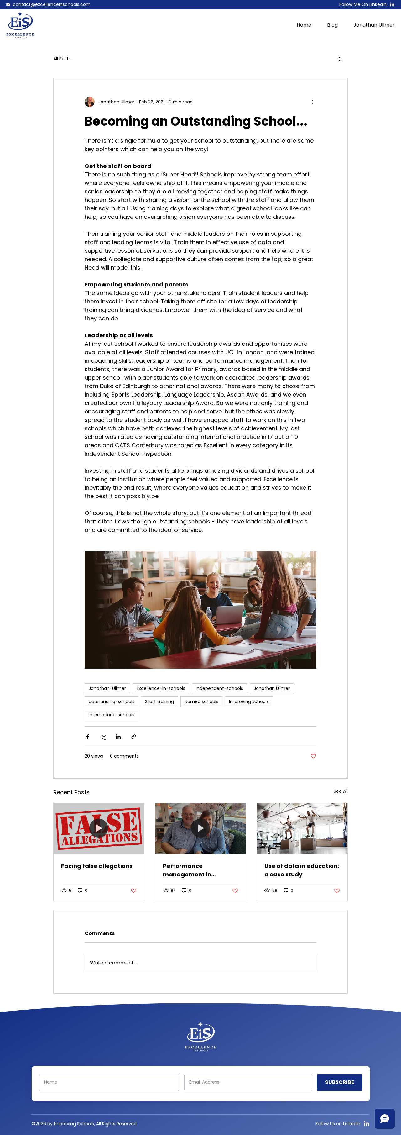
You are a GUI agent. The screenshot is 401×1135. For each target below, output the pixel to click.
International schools (111, 715)
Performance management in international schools (194, 870)
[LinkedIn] (392, 4)
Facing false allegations (97, 866)
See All (341, 791)
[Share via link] (134, 737)
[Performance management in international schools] (200, 828)
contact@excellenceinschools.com (52, 4)
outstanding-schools (111, 701)
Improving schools (249, 701)
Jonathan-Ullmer (107, 688)
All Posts (62, 59)
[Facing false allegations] (99, 828)
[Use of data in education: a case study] (302, 828)
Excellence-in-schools (161, 688)
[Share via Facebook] (88, 737)
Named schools (201, 701)
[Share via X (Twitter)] (103, 737)
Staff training (159, 701)
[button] (340, 58)
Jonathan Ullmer (272, 688)
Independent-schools (219, 688)
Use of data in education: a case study (301, 870)
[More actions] (312, 102)
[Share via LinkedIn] (118, 737)
